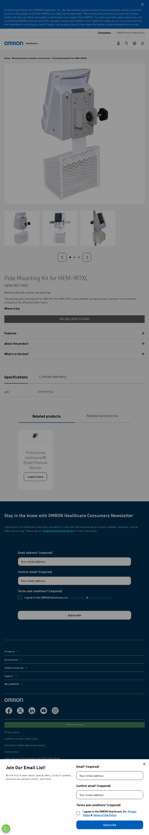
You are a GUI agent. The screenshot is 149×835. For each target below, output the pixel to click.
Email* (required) (87, 766)
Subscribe (109, 825)
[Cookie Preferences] (6, 828)
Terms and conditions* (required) (98, 805)
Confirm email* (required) (93, 785)
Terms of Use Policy (104, 815)
